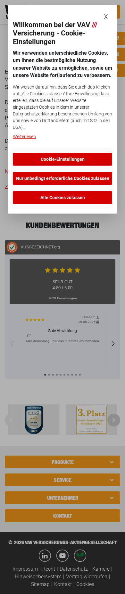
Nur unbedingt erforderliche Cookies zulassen (62, 178)
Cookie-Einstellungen (63, 159)
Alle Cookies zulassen (62, 197)
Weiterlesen (24, 136)
